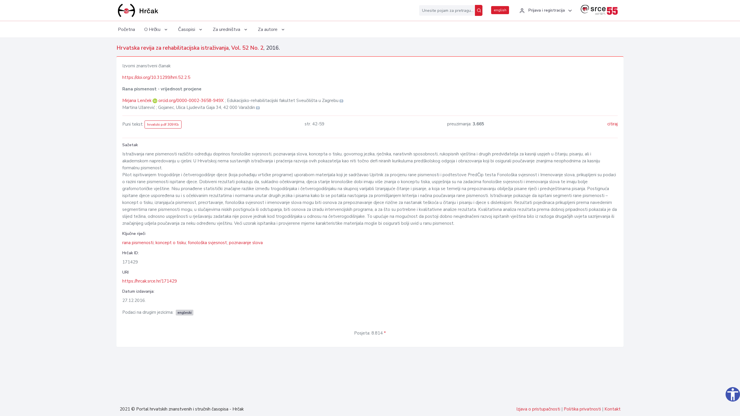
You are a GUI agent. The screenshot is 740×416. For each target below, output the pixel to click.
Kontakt (612, 409)
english (500, 10)
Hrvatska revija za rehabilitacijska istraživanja (172, 48)
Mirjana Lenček (137, 100)
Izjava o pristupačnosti (538, 409)
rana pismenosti (137, 243)
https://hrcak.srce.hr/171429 (149, 281)
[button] (544, 10)
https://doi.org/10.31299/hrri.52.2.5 (156, 77)
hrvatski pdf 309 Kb (163, 124)
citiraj (612, 124)
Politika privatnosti (582, 409)
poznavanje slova (246, 243)
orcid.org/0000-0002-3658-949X (191, 100)
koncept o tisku (171, 243)
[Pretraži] (478, 10)
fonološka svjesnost (207, 243)
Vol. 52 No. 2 (247, 48)
